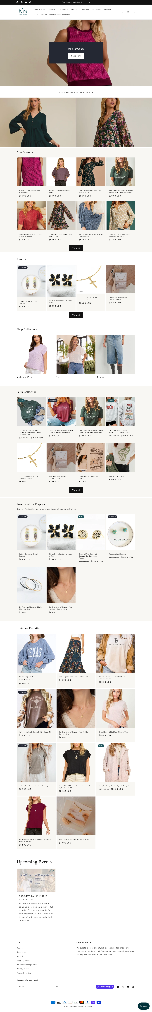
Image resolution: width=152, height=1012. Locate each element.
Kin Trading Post (72, 1006)
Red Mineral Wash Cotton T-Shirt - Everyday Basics (31, 235)
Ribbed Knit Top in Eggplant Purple (59, 191)
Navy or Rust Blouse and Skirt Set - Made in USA (91, 235)
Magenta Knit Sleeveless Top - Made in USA (30, 191)
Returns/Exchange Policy (27, 965)
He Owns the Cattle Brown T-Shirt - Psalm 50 (35, 732)
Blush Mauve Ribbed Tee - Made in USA (113, 732)
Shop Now (76, 56)
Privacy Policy (22, 969)
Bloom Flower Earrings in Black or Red (60, 301)
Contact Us (21, 952)
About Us (20, 956)
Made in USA (23, 377)
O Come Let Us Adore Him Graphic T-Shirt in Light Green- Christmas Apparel (30, 432)
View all (76, 248)
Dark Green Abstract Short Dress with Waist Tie (90, 191)
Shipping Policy (23, 960)
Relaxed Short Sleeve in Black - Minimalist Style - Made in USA (74, 787)
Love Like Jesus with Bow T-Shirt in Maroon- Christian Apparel (61, 431)
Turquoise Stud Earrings (117, 554)
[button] (52, 9)
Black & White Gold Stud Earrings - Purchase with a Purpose (88, 556)
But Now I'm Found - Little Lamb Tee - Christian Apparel (112, 678)
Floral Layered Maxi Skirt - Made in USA (73, 677)
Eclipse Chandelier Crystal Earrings (28, 302)
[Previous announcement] (53, 2)
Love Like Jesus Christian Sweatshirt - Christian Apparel (119, 431)
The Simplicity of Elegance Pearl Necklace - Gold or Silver (60, 608)
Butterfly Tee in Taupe (117, 476)
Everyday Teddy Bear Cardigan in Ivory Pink (115, 786)
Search (20, 948)
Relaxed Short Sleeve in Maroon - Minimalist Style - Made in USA (35, 840)
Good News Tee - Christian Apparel (88, 477)
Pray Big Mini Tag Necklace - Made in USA (74, 839)
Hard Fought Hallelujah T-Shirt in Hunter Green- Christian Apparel (121, 191)
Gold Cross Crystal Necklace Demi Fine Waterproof (89, 299)
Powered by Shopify (85, 1006)
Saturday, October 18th (33, 895)
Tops (59, 377)
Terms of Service (24, 973)
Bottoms (100, 377)
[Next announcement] (99, 2)
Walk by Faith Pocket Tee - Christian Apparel (35, 786)
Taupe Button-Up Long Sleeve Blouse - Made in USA (119, 235)
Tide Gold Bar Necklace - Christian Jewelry (118, 298)
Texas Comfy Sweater (26, 677)
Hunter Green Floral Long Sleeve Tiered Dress (60, 235)
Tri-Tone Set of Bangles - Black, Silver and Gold (30, 608)
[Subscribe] (56, 986)
